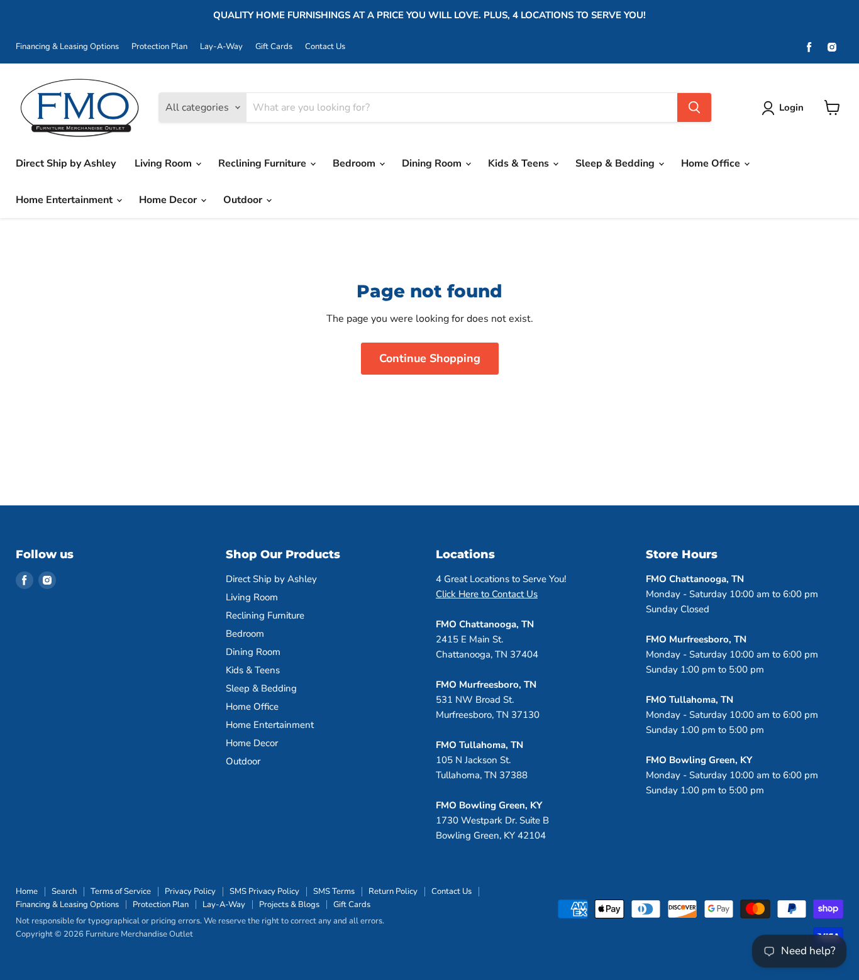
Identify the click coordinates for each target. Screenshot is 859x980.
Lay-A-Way (221, 47)
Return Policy (393, 891)
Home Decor (169, 200)
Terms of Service (121, 891)
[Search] (694, 107)
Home (27, 891)
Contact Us (325, 47)
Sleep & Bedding (616, 163)
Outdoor (244, 200)
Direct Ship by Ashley (66, 163)
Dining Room (433, 163)
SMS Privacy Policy (264, 891)
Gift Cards (273, 47)
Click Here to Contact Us (487, 594)
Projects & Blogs (289, 904)
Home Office (712, 163)
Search (64, 891)
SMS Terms (334, 891)
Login (791, 107)
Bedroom (355, 163)
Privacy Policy (190, 891)
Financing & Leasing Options (67, 47)
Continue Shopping (429, 358)
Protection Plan (159, 47)
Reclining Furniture (263, 163)
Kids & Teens (519, 163)
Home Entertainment (65, 200)
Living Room (164, 163)
